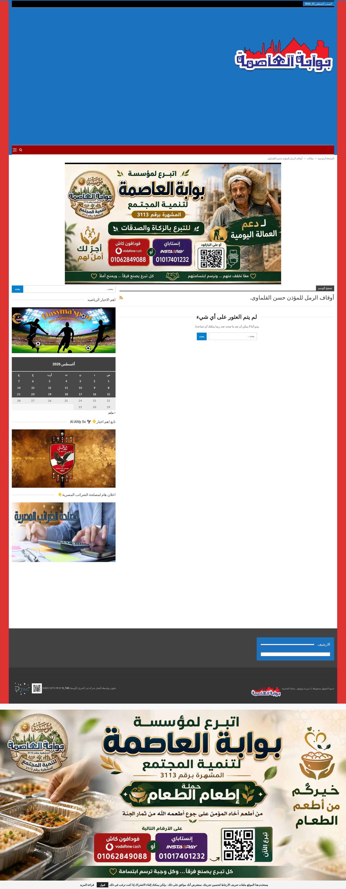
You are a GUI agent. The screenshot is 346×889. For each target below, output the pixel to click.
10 (80, 387)
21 (18, 394)
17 (80, 394)
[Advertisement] (118, 46)
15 (108, 394)
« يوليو (112, 412)
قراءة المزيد (87, 884)
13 (32, 387)
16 (94, 394)
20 (32, 394)
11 (66, 387)
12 (49, 387)
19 (49, 394)
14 (18, 387)
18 (66, 394)
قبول (102, 884)
